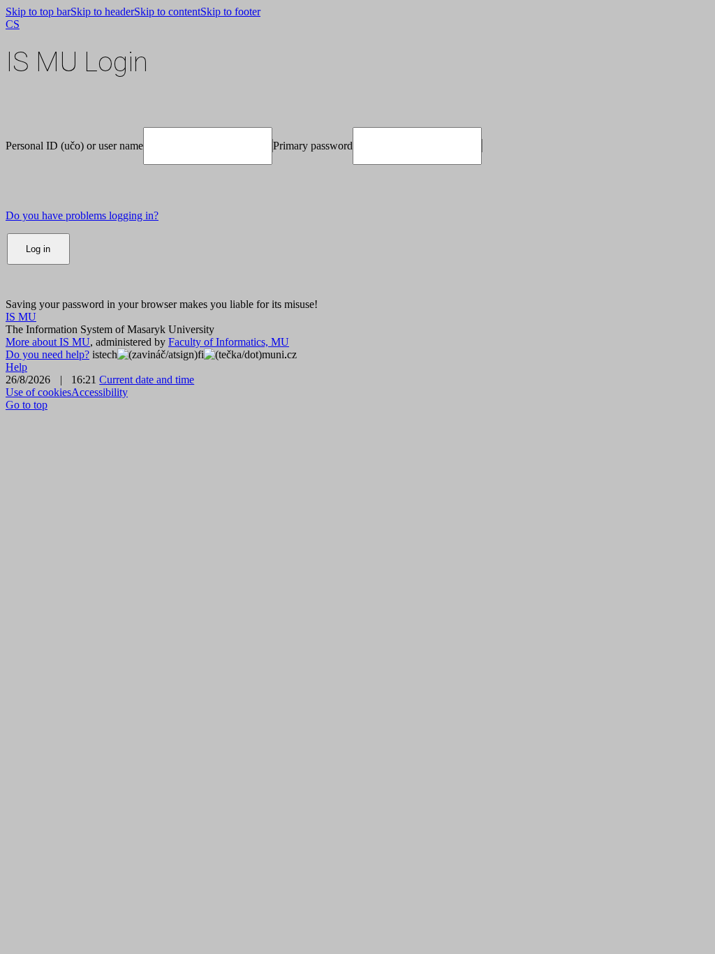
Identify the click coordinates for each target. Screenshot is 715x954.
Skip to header (102, 11)
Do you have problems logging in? (82, 215)
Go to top (26, 405)
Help (16, 367)
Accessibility (99, 392)
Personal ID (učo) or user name (74, 146)
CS (13, 24)
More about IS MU (48, 342)
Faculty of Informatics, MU (228, 342)
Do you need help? (47, 354)
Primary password (313, 146)
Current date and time (146, 380)
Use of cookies (38, 392)
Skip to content (167, 11)
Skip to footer (230, 11)
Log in (38, 249)
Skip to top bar (38, 11)
